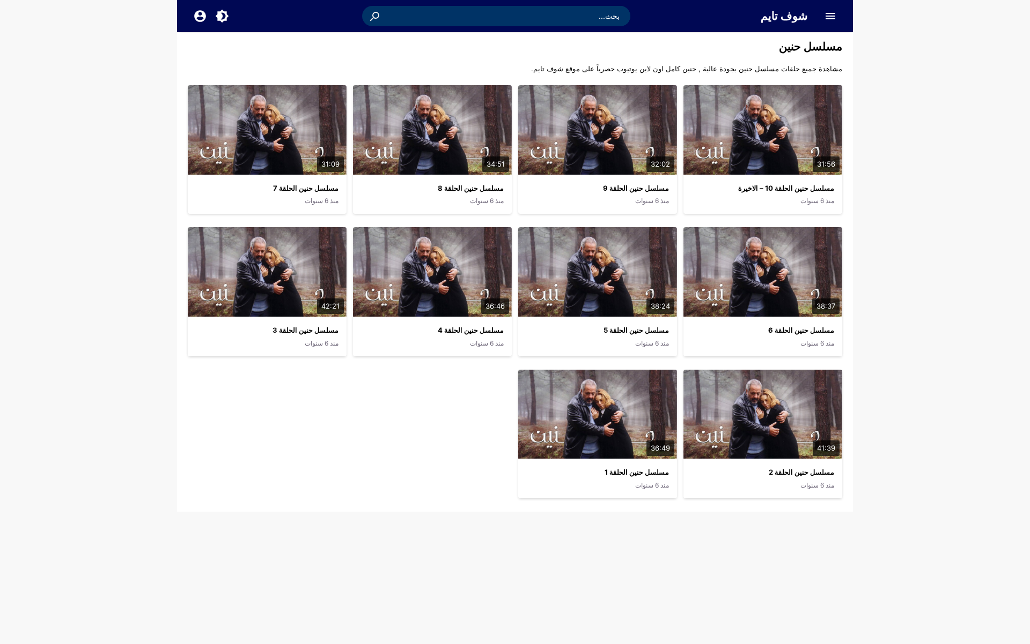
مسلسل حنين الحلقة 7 (306, 188)
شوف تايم (784, 16)
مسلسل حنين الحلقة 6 (801, 330)
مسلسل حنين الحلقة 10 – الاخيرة (786, 188)
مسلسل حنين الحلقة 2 (801, 472)
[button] (375, 16)
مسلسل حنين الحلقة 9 (636, 188)
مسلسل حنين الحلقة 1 (637, 472)
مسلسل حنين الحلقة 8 (471, 188)
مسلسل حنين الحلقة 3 (306, 330)
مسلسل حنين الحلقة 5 (636, 330)
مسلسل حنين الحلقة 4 (471, 330)
